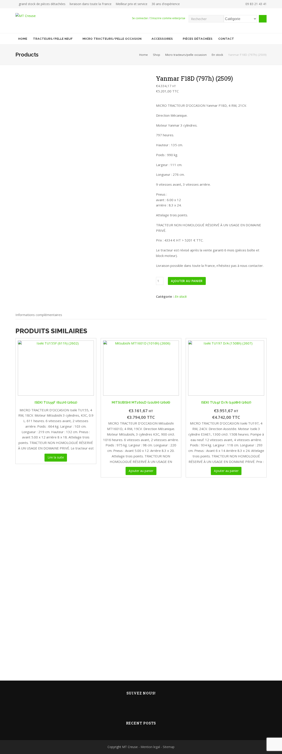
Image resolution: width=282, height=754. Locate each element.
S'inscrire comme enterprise (167, 18)
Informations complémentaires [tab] (38, 314)
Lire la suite (56, 457)
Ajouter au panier (187, 281)
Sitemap (168, 747)
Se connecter (140, 18)
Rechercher (263, 18)
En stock (217, 55)
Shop (156, 55)
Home (143, 55)
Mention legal (150, 747)
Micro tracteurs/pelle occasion (186, 55)
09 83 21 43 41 (256, 4)
